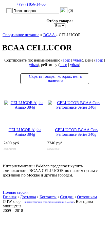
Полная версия (15, 192)
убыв (77, 60)
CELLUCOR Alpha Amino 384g (25, 132)
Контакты (48, 197)
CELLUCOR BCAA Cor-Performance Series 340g (76, 132)
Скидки (67, 197)
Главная (9, 197)
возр (66, 60)
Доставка (28, 197)
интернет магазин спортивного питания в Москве (49, 202)
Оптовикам (87, 197)
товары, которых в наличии (55, 78)
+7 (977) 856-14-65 (30, 4)
